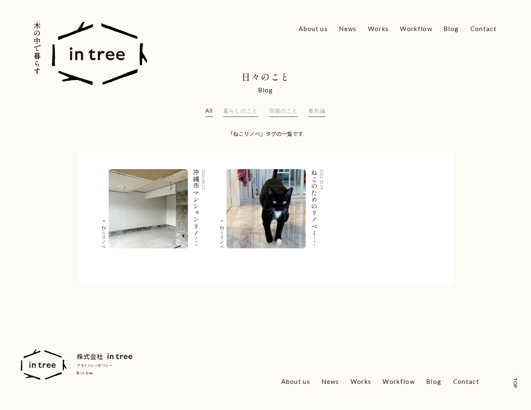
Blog (451, 28)
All (209, 110)
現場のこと (283, 110)
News (347, 28)
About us (313, 28)
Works (378, 28)
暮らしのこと (240, 110)
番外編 (317, 110)
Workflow (416, 28)
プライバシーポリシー (94, 365)
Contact (483, 28)
